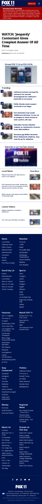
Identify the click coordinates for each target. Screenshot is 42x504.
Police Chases (6, 247)
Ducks (21, 294)
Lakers (21, 279)
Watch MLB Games (26, 440)
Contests (5, 430)
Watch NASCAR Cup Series (26, 444)
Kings (21, 292)
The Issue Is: (6, 318)
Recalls (4, 258)
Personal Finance (8, 413)
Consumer (5, 255)
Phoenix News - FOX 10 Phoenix (24, 416)
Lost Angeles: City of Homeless (8, 330)
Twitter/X (5, 387)
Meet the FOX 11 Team (8, 434)
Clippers (22, 281)
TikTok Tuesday (7, 289)
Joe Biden (22, 379)
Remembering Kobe (9, 360)
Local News (7, 171)
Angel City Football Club (25, 301)
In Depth (5, 321)
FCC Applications (7, 451)
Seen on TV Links (8, 284)
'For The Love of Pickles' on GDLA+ (13, 220)
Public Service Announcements (7, 454)
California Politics (25, 371)
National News (7, 250)
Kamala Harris (24, 384)
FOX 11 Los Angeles (8, 50)
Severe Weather (24, 260)
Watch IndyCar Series (24, 448)
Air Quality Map (24, 250)
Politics (4, 260)
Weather (23, 238)
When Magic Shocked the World (8, 339)
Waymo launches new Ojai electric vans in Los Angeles (13, 175)
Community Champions (6, 334)
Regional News (23, 406)
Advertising (5, 445)
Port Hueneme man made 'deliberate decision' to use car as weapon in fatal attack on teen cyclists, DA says (15, 186)
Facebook (5, 373)
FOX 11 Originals (7, 316)
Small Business (7, 410)
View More (34, 171)
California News (7, 244)
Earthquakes (23, 252)
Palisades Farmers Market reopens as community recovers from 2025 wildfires (27, 127)
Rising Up (5, 350)
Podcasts (5, 394)
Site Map (5, 468)
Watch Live (31, 3)
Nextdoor (5, 384)
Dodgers (22, 284)
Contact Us (5, 463)
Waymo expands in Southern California (11, 211)
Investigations (6, 352)
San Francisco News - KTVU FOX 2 (26, 411)
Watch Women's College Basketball (25, 457)
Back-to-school (7, 281)
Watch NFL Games (25, 433)
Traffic (21, 244)
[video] (35, 212)
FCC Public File (7, 448)
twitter (17, 479)
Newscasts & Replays (24, 321)
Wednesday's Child (8, 324)
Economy (5, 408)
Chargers (22, 276)
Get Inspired (6, 347)
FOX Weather (24, 265)
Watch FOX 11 (26, 312)
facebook (13, 479)
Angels (21, 287)
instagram (21, 479)
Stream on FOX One (24, 428)
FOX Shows (6, 440)
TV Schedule (6, 437)
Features (6, 312)
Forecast (22, 242)
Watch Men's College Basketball (25, 453)
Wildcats (22, 289)
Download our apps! (9, 392)
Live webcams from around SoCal (26, 328)
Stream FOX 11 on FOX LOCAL (25, 317)
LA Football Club (25, 297)
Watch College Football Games (24, 436)
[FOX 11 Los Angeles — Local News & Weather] (8, 3)
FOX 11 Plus (6, 460)
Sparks (21, 307)
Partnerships (6, 466)
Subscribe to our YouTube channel (19, 147)
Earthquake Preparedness (24, 256)
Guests (4, 274)
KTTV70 (4, 362)
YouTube (5, 381)
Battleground (23, 387)
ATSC (3, 458)
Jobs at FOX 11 (7, 443)
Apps (21, 325)
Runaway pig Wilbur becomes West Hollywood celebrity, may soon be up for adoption (26, 136)
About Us (6, 427)
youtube (25, 479)
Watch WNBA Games (24, 462)
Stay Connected (7, 369)
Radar (21, 247)
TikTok (4, 379)
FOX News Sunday (8, 263)
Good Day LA (8, 270)
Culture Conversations (7, 356)
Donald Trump (24, 376)
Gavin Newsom (24, 381)
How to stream (7, 389)
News (16, 50)
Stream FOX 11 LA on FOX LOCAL (19, 64)
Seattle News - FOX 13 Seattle (26, 421)
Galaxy (21, 304)
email (29, 479)
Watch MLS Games (26, 466)
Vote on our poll (7, 287)
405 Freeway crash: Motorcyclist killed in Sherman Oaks (15, 195)
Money (5, 404)
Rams (21, 274)
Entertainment (7, 252)
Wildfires (22, 262)
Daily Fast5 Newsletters (6, 398)
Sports (22, 270)
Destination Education (6, 343)
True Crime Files (7, 326)
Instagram (5, 376)
